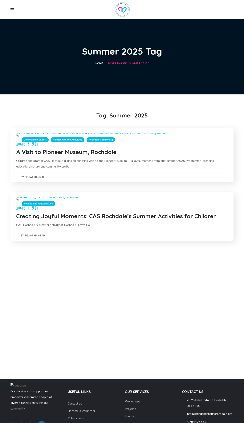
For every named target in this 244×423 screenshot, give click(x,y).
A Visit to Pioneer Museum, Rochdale (66, 152)
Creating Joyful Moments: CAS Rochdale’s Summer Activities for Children (116, 216)
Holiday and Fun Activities (67, 139)
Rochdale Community (101, 139)
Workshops (132, 401)
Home (99, 63)
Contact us (75, 403)
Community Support (35, 139)
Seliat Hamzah (35, 177)
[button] (232, 9)
